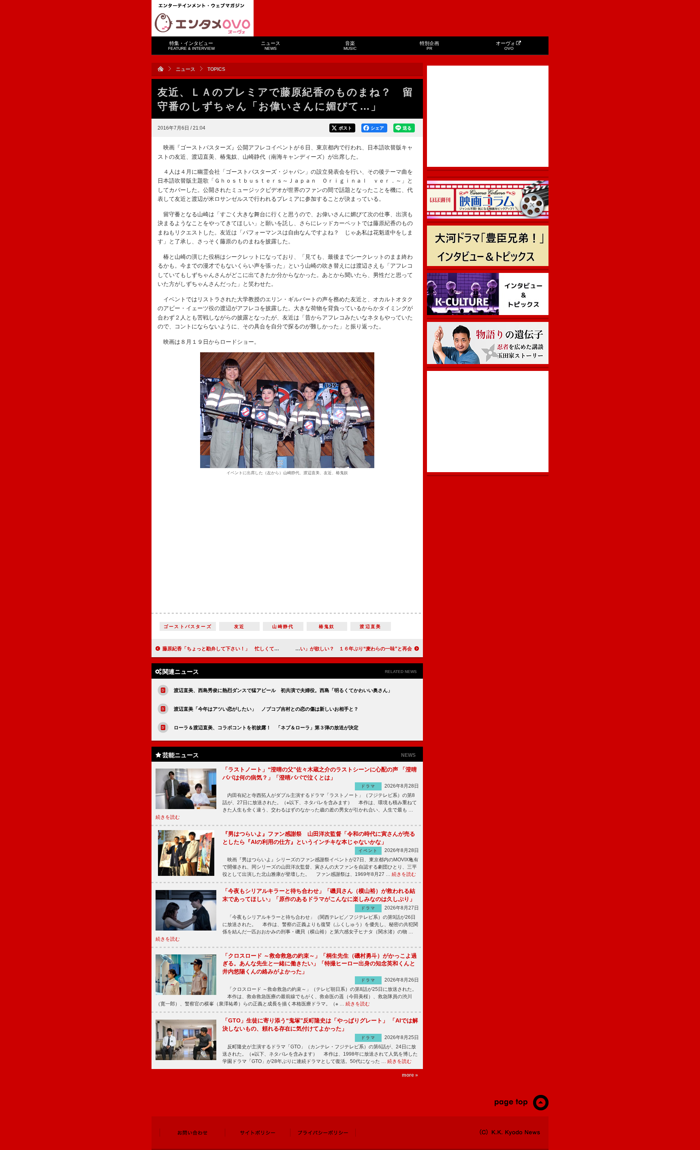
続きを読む (168, 817)
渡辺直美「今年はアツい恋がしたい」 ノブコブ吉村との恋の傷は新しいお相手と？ (266, 709)
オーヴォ (505, 45)
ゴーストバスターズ (188, 626)
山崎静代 (283, 626)
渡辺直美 (370, 626)
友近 (239, 626)
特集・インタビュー (191, 45)
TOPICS (216, 69)
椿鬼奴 (327, 626)
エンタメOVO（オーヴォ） (203, 23)
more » (410, 1075)
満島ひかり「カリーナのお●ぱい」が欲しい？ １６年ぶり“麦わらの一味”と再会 (323, 649)
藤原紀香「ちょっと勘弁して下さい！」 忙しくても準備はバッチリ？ (240, 649)
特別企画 (429, 45)
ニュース (270, 45)
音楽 (350, 45)
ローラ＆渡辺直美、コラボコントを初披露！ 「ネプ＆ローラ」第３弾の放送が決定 (266, 727)
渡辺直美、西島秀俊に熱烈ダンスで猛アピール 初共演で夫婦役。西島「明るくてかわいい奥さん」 (283, 690)
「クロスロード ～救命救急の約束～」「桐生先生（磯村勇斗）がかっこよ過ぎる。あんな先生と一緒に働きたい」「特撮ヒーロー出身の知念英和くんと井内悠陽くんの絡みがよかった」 (319, 963)
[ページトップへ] (521, 1109)
